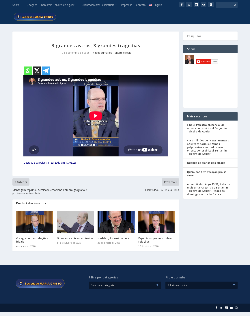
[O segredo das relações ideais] (34, 222)
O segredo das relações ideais (32, 239)
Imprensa (126, 5)
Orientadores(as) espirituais (97, 5)
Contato (141, 5)
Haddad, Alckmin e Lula (113, 238)
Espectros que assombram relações (156, 239)
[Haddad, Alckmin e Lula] (116, 222)
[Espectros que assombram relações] (157, 222)
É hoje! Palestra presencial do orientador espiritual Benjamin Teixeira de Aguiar (207, 128)
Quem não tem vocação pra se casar (206, 173)
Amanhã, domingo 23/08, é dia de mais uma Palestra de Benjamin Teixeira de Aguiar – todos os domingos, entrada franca (208, 189)
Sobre (15, 5)
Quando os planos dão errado (206, 163)
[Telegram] (46, 70)
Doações (32, 5)
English (158, 5)
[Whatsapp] (28, 70)
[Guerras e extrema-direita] (75, 222)
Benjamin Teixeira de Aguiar (57, 5)
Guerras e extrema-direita (75, 238)
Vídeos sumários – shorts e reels (111, 52)
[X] (37, 70)
